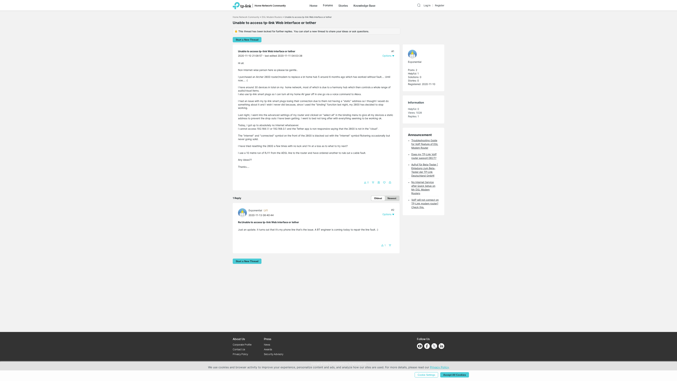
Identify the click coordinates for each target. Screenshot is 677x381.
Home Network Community (246, 17)
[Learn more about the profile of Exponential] (243, 212)
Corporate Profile (242, 344)
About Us (239, 339)
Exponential (255, 210)
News (267, 344)
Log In (427, 5)
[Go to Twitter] (434, 346)
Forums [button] (328, 5)
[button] (313, 5)
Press (267, 339)
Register (439, 5)
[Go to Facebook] (427, 346)
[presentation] (242, 212)
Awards (268, 349)
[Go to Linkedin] (441, 346)
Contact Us (239, 349)
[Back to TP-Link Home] (242, 5)
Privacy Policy (240, 354)
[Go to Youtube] (420, 346)
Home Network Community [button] (270, 5)
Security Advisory (273, 354)
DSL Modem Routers (272, 17)
